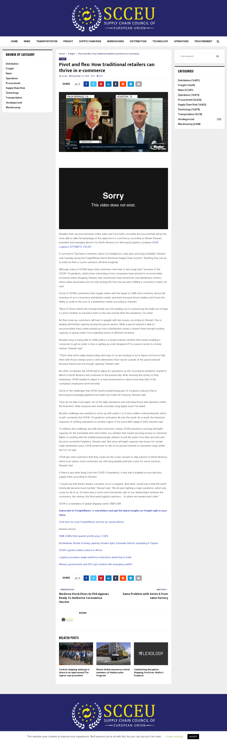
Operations (181, 41)
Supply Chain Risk (90, 41)
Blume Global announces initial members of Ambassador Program (113, 672)
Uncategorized (14, 102)
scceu (64, 76)
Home (14, 41)
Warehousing (115, 41)
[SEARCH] (217, 56)
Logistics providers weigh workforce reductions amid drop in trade (95, 557)
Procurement (203, 41)
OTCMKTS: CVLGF (80, 246)
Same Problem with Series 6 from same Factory (145, 596)
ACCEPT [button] (193, 736)
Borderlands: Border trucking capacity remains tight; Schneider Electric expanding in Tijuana (108, 543)
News (27, 41)
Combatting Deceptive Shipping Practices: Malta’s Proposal (149, 672)
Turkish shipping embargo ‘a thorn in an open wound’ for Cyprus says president (74, 672)
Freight (68, 41)
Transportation (46, 41)
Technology (160, 41)
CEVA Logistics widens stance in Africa (80, 550)
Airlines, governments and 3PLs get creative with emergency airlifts (95, 564)
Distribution (138, 41)
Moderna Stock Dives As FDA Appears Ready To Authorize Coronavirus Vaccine (84, 598)
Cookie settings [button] (174, 736)
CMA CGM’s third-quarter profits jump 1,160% (83, 536)
